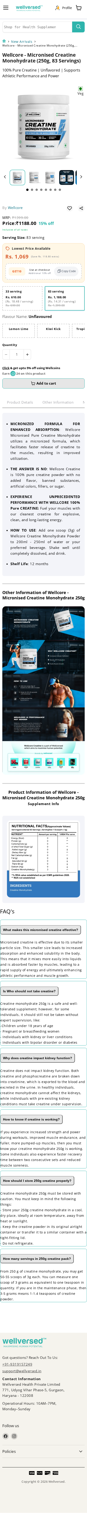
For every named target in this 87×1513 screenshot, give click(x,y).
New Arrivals (21, 42)
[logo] (31, 9)
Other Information (58, 402)
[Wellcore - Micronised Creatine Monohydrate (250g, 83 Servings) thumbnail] (17, 177)
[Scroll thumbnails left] (5, 177)
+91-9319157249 (17, 1364)
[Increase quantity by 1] (27, 354)
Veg (80, 93)
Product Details (20, 402)
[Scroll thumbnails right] (80, 177)
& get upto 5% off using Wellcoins (31, 368)
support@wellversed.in (22, 1371)
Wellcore (15, 207)
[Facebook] (5, 1436)
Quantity (9, 345)
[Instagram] (14, 1436)
